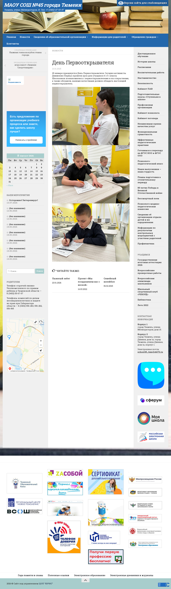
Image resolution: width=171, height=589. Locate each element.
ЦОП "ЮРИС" (46, 583)
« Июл (10, 185)
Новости (25, 36)
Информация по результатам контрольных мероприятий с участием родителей (149, 233)
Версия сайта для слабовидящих (145, 2)
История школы (147, 61)
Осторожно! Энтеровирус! (23, 200)
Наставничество (147, 78)
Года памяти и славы (30, 575)
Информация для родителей (109, 36)
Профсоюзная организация (145, 106)
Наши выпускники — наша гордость (149, 170)
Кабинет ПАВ (145, 88)
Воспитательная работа (151, 72)
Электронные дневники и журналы (131, 575)
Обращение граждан (144, 36)
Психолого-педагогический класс (150, 162)
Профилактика (146, 243)
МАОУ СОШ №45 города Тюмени (42, 5)
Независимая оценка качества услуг (149, 125)
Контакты (13, 43)
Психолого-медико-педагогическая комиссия (149, 206)
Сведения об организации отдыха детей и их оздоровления (149, 218)
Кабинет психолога (148, 113)
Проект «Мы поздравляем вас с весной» (89, 281)
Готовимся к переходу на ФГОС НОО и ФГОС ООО (150, 153)
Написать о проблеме (26, 140)
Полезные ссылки (58, 575)
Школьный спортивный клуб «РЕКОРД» (148, 292)
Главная (11, 36)
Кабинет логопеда (148, 118)
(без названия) (17, 208)
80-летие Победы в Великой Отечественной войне (150, 190)
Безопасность (145, 83)
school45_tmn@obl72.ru (150, 352)
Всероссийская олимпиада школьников (146, 281)
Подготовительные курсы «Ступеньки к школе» (149, 97)
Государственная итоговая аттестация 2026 (150, 262)
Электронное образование (89, 575)
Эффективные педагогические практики (147, 142)
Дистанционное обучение (147, 55)
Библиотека (144, 299)
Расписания (144, 67)
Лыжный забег (61, 278)
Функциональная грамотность (147, 133)
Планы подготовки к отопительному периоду (149, 180)
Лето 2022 (143, 305)
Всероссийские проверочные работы (149, 271)
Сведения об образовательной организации (60, 36)
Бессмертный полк (148, 198)
